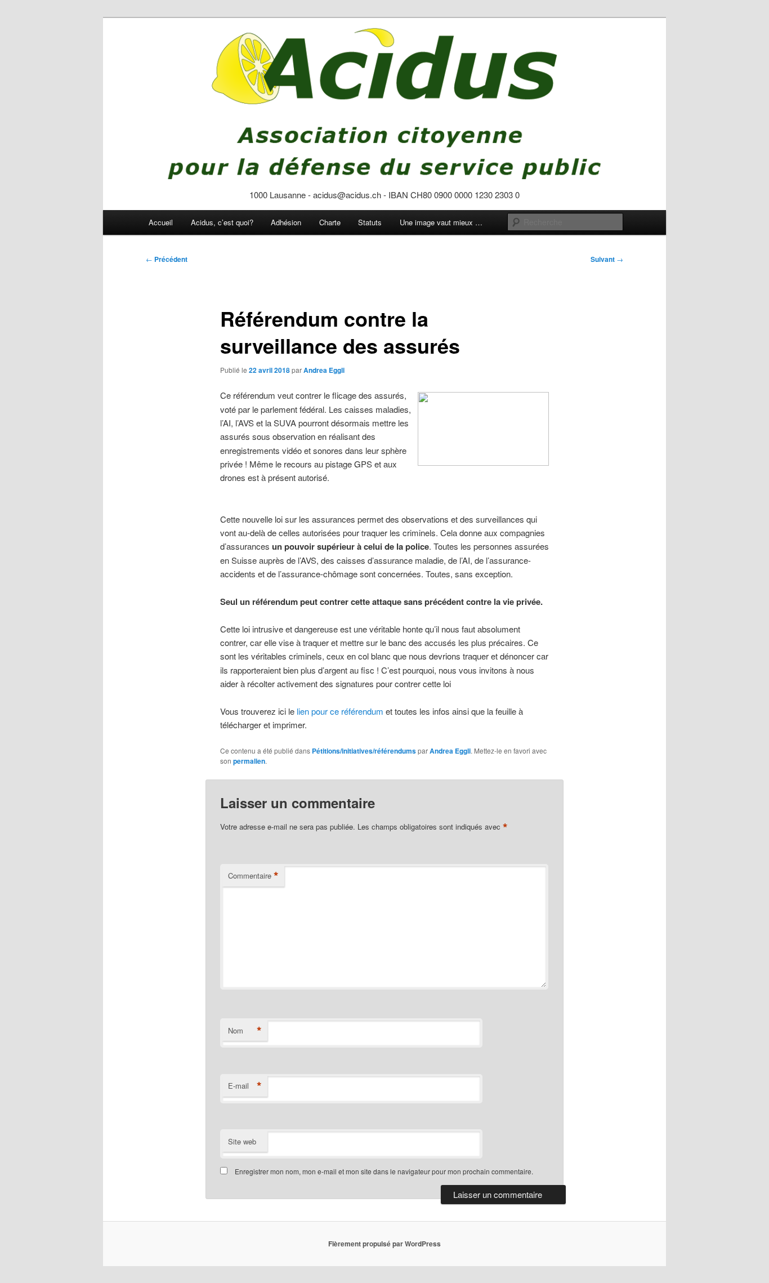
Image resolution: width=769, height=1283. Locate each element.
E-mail (245, 1086)
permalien (249, 761)
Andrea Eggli (324, 370)
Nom (245, 1031)
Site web (242, 1141)
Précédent (166, 259)
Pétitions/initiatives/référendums (364, 751)
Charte (330, 222)
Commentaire (253, 876)
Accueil (161, 222)
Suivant (607, 259)
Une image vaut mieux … (441, 222)
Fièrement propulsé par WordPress (384, 1244)
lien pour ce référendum (340, 711)
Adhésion (286, 222)
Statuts (370, 222)
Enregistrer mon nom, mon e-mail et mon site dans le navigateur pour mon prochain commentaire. (384, 1171)
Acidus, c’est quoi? (222, 222)
